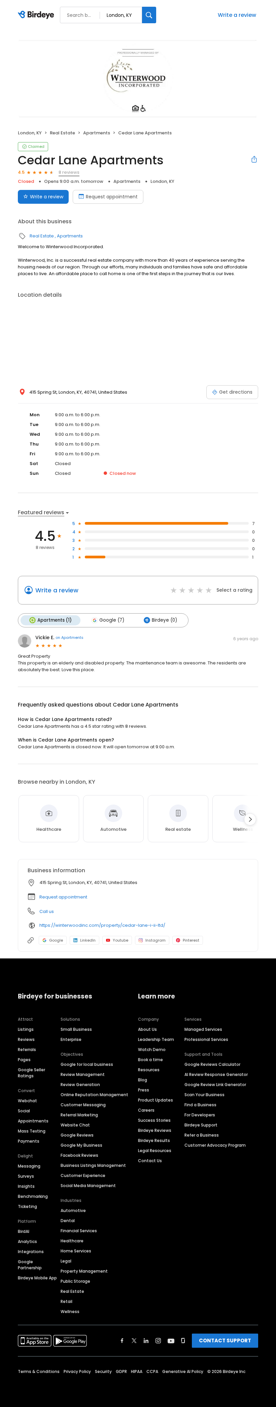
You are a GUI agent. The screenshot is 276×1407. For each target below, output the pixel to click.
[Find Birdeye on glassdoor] (183, 1341)
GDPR (121, 1371)
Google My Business (81, 1145)
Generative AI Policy (182, 1371)
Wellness (70, 1311)
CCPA (152, 1371)
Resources (149, 1070)
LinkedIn (88, 940)
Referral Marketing (79, 1115)
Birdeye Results (154, 1140)
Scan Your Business (204, 1095)
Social (24, 1111)
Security (103, 1371)
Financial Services (79, 1231)
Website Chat (75, 1125)
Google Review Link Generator (215, 1084)
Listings (26, 1029)
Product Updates (155, 1100)
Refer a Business (201, 1135)
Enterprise (71, 1039)
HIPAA (136, 1371)
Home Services (76, 1251)
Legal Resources (154, 1150)
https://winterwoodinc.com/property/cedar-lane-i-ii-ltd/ (102, 925)
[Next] (250, 819)
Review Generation (80, 1084)
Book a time (150, 1059)
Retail (66, 1301)
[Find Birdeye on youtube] (171, 1341)
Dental (68, 1220)
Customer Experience (83, 1175)
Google (56, 940)
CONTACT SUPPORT (225, 1340)
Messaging (29, 1166)
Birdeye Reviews (154, 1130)
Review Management (83, 1074)
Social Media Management (88, 1185)
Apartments (96, 133)
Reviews (26, 1039)
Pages (24, 1059)
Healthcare (72, 1241)
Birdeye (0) (164, 620)
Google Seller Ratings (31, 1073)
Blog (142, 1080)
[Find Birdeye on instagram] (158, 1341)
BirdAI (23, 1231)
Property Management (84, 1271)
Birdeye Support (200, 1125)
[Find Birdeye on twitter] (134, 1341)
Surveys (26, 1176)
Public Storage (75, 1281)
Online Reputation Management (94, 1095)
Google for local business (87, 1064)
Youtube (120, 940)
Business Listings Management (93, 1165)
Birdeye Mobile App (37, 1278)
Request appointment (112, 196)
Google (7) (111, 620)
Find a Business (200, 1105)
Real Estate (62, 133)
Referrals (27, 1049)
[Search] (149, 15)
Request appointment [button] (63, 897)
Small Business (76, 1029)
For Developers (199, 1115)
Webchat (27, 1101)
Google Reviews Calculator (212, 1064)
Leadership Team (156, 1039)
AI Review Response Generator (216, 1074)
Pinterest (191, 940)
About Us (147, 1029)
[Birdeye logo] (37, 15)
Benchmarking (33, 1196)
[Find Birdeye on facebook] (122, 1341)
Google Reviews (77, 1135)
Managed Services (203, 1029)
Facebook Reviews (79, 1155)
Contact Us (150, 1161)
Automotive (73, 1210)
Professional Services (206, 1039)
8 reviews (69, 172)
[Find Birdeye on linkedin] (146, 1341)
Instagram (155, 940)
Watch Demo (152, 1049)
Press (143, 1090)
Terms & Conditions (39, 1371)
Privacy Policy (77, 1371)
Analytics (27, 1241)
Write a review (237, 15)
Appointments (33, 1121)
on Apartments (69, 637)
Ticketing (27, 1206)
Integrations (31, 1251)
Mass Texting (31, 1131)
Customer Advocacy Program (215, 1145)
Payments (28, 1141)
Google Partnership (30, 1265)
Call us (46, 911)
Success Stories (154, 1120)
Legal (66, 1261)
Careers (146, 1110)
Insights (26, 1186)
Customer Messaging (83, 1105)
